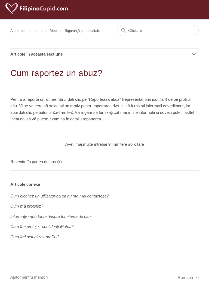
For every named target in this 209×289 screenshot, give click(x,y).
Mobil (54, 31)
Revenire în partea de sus (33, 161)
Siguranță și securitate (82, 31)
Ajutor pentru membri (26, 31)
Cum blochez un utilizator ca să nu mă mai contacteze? (59, 196)
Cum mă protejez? (26, 206)
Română (186, 277)
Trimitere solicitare (128, 144)
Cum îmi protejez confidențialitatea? (41, 226)
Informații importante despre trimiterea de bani (50, 216)
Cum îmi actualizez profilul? (34, 237)
